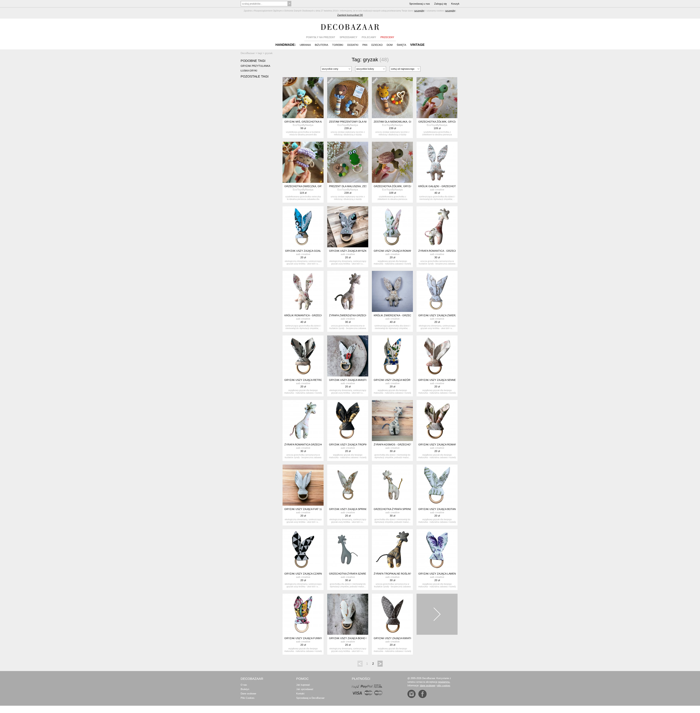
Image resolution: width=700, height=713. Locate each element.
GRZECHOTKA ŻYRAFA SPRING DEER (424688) (402, 509)
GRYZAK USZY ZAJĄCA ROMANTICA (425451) (401, 250)
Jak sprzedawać (304, 689)
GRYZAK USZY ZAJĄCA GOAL (303, 250)
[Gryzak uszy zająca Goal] (303, 226)
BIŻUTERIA (321, 44)
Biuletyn (245, 689)
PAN (364, 44)
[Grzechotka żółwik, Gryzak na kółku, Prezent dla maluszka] (392, 162)
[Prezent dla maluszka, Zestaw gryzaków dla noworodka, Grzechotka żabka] (347, 162)
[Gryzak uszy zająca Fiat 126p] (303, 485)
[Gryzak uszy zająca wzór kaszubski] (392, 355)
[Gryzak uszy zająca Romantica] (437, 420)
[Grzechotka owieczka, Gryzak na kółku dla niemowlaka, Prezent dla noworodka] (303, 162)
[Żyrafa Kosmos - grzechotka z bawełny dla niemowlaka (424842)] (392, 420)
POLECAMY (369, 37)
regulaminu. (444, 682)
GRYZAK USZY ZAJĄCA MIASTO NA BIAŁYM (355, 379)
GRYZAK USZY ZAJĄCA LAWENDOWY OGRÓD (446, 573)
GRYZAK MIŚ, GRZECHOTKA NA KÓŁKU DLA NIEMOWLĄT (319, 121)
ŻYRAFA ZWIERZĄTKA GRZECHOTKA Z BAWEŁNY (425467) (364, 315)
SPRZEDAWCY (348, 37)
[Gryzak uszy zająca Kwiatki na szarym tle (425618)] (392, 614)
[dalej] (437, 614)
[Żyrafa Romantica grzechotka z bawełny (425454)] (303, 420)
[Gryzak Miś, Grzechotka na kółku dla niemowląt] (303, 97)
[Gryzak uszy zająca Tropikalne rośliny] (347, 420)
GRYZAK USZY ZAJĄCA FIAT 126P (304, 509)
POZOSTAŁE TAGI (255, 76)
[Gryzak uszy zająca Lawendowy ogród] (437, 549)
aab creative (437, 189)
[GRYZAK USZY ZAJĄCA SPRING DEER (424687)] (347, 485)
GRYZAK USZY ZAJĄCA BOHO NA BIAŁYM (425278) (360, 638)
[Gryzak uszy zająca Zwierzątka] (437, 291)
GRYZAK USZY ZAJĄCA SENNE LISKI (440, 379)
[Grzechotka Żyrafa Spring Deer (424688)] (392, 485)
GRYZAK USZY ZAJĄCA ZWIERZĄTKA (441, 315)
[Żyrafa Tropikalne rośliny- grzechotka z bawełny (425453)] (392, 549)
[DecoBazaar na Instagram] (411, 694)
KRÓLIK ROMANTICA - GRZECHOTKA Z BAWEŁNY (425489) (320, 315)
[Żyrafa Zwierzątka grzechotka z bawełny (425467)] (347, 291)
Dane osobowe (248, 693)
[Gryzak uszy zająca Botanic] (437, 485)
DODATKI (352, 44)
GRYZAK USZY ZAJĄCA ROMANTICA (440, 444)
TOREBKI (337, 44)
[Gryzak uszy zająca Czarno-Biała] (303, 549)
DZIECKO (377, 44)
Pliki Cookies (247, 698)
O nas (244, 684)
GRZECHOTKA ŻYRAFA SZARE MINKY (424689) (357, 573)
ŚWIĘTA (401, 44)
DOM (390, 44)
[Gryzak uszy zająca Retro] (303, 355)
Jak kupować (303, 684)
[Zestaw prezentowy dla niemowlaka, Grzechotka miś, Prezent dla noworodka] (347, 97)
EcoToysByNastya (303, 124)
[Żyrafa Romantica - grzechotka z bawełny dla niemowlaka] (437, 226)
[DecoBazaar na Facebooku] (422, 694)
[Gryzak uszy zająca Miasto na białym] (347, 355)
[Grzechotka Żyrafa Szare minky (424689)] (347, 549)
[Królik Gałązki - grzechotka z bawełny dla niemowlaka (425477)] (437, 162)
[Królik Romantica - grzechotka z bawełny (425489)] (303, 291)
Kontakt (300, 693)
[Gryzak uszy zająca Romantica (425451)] (392, 226)
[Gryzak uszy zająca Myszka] (347, 226)
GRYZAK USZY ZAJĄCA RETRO (303, 379)
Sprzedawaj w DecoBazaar (310, 698)
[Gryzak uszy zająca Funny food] (303, 614)
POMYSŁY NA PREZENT (320, 37)
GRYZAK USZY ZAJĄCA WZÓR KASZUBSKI (399, 379)
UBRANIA (305, 44)
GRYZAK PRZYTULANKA (255, 65)
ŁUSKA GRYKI (249, 70)
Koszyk (455, 3)
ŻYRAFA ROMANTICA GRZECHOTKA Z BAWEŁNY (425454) (319, 444)
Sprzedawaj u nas (419, 3)
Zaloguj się (440, 3)
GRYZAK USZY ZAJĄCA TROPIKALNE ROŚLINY (357, 444)
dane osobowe (427, 685)
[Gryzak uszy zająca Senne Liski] (437, 355)
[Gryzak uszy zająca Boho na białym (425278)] (347, 614)
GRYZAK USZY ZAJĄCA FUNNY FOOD (307, 638)
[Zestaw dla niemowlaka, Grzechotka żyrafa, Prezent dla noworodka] (392, 97)
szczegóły (419, 10)
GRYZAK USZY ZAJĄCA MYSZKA (348, 250)
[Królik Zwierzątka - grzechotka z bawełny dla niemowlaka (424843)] (392, 291)
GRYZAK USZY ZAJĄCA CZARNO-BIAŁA (308, 573)
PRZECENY (387, 37)
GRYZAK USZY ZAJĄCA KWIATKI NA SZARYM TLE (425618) (409, 638)
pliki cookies (443, 685)
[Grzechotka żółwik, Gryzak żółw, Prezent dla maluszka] (437, 97)
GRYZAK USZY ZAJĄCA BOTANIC (438, 509)
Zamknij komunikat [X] (350, 14)
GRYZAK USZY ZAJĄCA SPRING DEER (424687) (357, 509)
